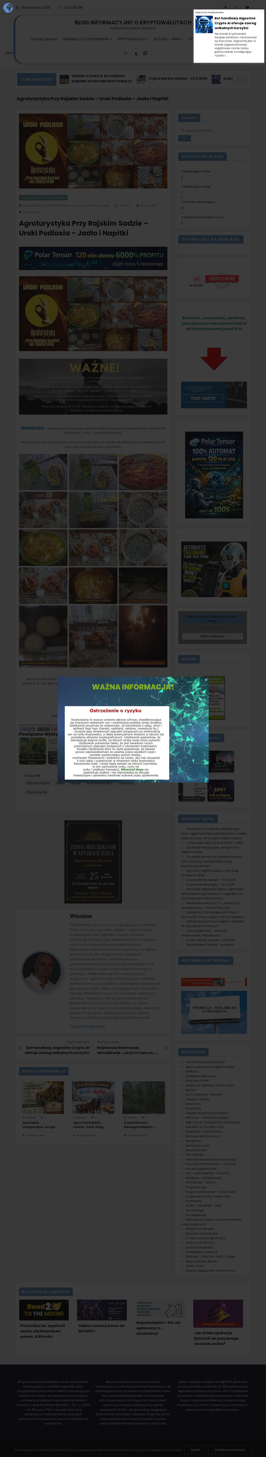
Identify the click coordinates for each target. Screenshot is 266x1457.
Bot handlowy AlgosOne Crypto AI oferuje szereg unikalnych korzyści (235, 23)
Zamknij (262, 11)
